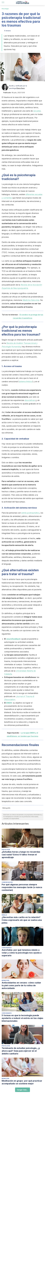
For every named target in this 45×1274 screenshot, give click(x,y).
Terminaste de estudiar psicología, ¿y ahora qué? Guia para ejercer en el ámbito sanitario (21, 1051)
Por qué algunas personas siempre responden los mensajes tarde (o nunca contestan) (22, 887)
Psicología (5, 8)
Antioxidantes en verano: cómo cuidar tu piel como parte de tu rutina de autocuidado (21, 985)
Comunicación (7, 882)
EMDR (9, 703)
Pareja (4, 915)
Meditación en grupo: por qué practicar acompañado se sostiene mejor (22, 1082)
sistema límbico (25, 381)
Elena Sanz (20, 88)
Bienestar (5, 980)
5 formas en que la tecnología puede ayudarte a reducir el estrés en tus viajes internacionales (22, 1018)
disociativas (30, 400)
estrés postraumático (30, 513)
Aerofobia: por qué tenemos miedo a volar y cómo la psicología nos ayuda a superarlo (21, 953)
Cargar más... (22, 1090)
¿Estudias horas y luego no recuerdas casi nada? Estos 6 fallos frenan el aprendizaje (21, 855)
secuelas (37, 111)
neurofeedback (13, 639)
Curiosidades (7, 947)
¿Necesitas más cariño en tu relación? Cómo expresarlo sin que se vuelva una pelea (22, 920)
